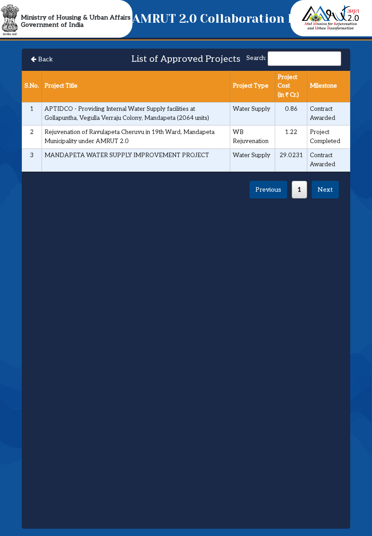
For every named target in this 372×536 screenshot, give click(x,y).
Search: (256, 58)
